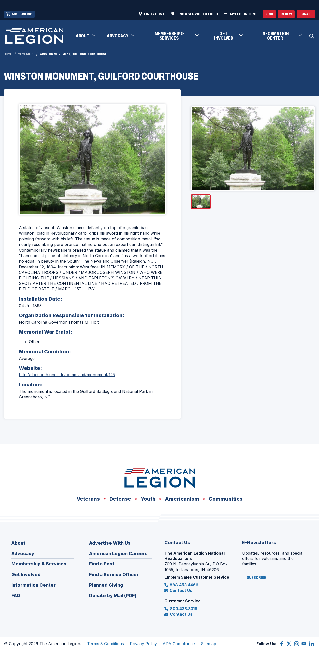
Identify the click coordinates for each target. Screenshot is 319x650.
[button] (85, 36)
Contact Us (181, 590)
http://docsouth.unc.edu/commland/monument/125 (67, 374)
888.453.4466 (184, 584)
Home (8, 54)
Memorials (26, 54)
